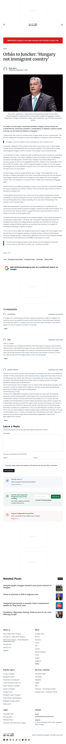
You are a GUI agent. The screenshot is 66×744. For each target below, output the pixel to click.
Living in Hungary (9, 674)
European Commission (15, 259)
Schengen (39, 259)
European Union (29, 259)
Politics (37, 637)
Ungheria (38, 661)
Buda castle (7, 704)
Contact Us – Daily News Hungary (14, 637)
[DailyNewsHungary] (33, 25)
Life (36, 646)
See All (60, 578)
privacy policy (47, 500)
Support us (14, 518)
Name (5, 458)
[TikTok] (16, 740)
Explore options (16, 484)
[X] (13, 740)
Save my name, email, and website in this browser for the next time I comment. (32, 465)
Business (38, 640)
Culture (37, 649)
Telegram (38, 680)
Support (6, 650)
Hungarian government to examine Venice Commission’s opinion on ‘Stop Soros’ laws (26, 604)
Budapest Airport (8, 677)
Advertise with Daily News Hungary (14, 723)
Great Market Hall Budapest (12, 698)
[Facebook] (7, 740)
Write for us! (7, 647)
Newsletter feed (40, 674)
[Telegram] (23, 740)
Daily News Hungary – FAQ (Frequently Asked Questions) (15, 640)
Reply (5, 328)
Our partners (7, 644)
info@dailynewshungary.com (44, 716)
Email (36, 458)
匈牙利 (37, 664)
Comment (7, 433)
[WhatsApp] (19, 740)
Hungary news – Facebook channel (46, 692)
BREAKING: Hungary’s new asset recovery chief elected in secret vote (33, 40)
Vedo (9, 339)
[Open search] (62, 25)
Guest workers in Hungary (11, 686)
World (37, 655)
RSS (36, 686)
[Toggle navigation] (4, 25)
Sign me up (55, 496)
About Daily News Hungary (12, 634)
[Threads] (29, 740)
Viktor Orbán (41, 146)
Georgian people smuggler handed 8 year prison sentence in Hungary (27, 586)
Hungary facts (7, 692)
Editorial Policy (8, 720)
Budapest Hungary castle (11, 701)
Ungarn (37, 658)
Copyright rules (8, 714)
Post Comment (9, 470)
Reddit (37, 683)
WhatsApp (38, 677)
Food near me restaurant (11, 680)
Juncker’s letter (36, 186)
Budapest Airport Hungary (11, 695)
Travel (37, 643)
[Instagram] (10, 740)
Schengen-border (8, 162)
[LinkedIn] (4, 740)
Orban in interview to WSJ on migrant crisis (20, 594)
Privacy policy (7, 717)
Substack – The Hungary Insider (45, 689)
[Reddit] (26, 740)
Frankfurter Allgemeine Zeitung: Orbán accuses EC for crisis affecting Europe (27, 613)
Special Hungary (40, 652)
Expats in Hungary (9, 689)
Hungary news (39, 634)
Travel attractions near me (11, 683)
